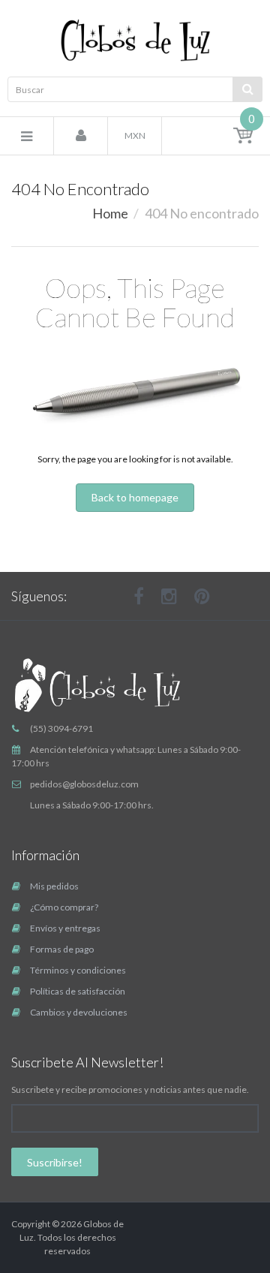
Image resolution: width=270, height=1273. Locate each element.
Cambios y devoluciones (79, 1012)
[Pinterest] (202, 596)
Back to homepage (135, 497)
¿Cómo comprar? (64, 907)
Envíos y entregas (65, 928)
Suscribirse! (54, 1162)
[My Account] (81, 136)
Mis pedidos (54, 886)
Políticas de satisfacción (77, 991)
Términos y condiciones (78, 970)
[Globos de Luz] (135, 40)
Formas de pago (62, 949)
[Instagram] (169, 596)
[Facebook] (138, 596)
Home (110, 213)
